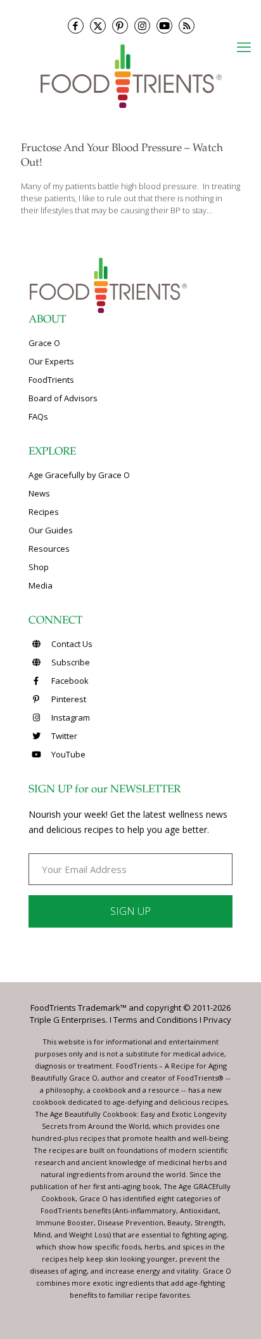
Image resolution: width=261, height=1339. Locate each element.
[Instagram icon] (142, 26)
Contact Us (70, 644)
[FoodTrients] (130, 75)
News (39, 493)
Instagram (69, 717)
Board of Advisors (63, 398)
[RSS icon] (186, 26)
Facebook (69, 680)
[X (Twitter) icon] (98, 26)
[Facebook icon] (76, 26)
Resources (49, 548)
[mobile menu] (244, 46)
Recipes (44, 511)
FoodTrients (51, 379)
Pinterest (67, 699)
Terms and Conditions (155, 1019)
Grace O (44, 343)
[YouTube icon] (164, 26)
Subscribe (69, 662)
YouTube (67, 754)
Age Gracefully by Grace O (79, 475)
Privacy (217, 1019)
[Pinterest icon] (120, 26)
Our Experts (51, 361)
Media (41, 585)
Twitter (63, 736)
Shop (39, 567)
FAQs (38, 416)
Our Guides (51, 530)
